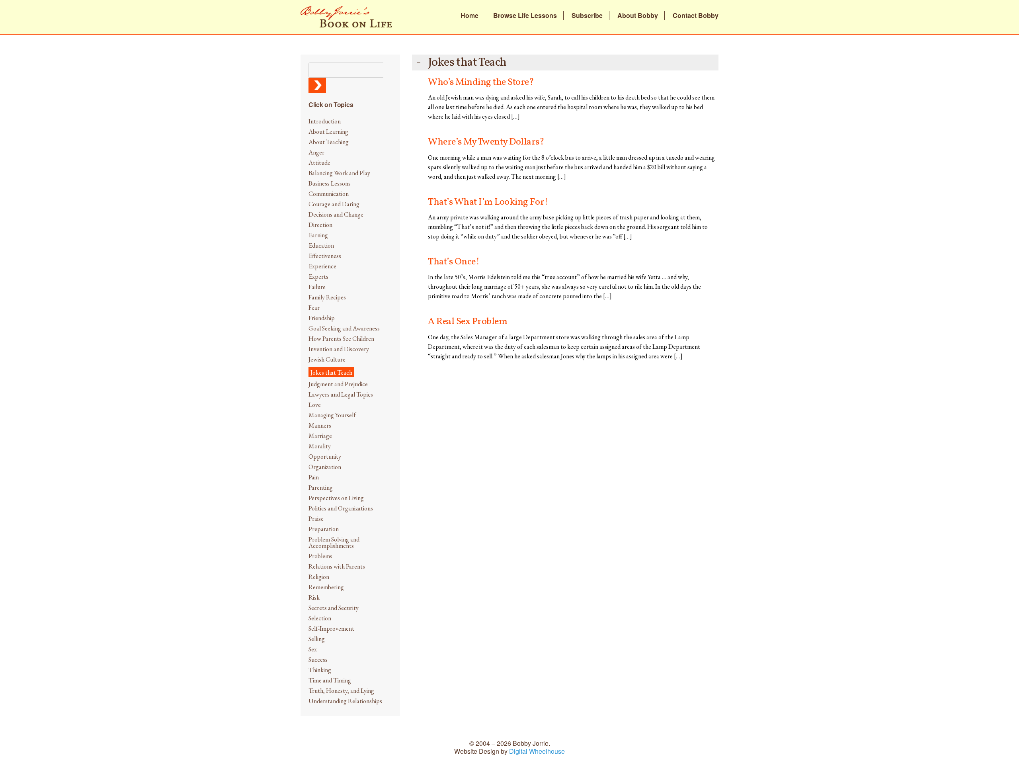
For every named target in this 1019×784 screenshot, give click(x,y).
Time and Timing (329, 680)
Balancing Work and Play (339, 173)
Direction (320, 225)
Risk (314, 597)
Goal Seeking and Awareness (344, 328)
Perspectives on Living (336, 498)
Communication (328, 194)
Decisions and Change (335, 214)
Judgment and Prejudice (338, 384)
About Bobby (637, 15)
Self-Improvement (331, 628)
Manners (319, 425)
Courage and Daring (333, 204)
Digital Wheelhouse (537, 751)
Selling (316, 639)
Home (469, 15)
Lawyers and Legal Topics (340, 394)
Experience (322, 266)
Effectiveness (324, 256)
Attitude (319, 162)
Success (318, 659)
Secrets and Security (333, 608)
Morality (319, 446)
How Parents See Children (341, 338)
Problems (320, 556)
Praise (316, 518)
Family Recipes (327, 297)
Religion (318, 577)
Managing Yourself (332, 415)
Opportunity (324, 456)
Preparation (323, 529)
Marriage (320, 436)
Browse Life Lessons (525, 15)
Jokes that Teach (331, 372)
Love (314, 405)
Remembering (326, 587)
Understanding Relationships (345, 701)
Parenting (320, 487)
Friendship (321, 318)
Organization (324, 467)
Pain (313, 477)
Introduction (324, 121)
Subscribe (587, 15)
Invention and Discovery (338, 349)
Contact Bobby (695, 15)
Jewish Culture (327, 359)
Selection (319, 618)
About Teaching (328, 142)
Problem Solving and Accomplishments (333, 542)
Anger (316, 152)
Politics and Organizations (340, 508)
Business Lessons (329, 183)
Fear (314, 307)
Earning (318, 235)
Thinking (319, 670)
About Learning (328, 131)
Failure (317, 287)
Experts (318, 276)
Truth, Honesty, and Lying (341, 690)
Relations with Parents (336, 566)
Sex (312, 649)
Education (321, 245)
